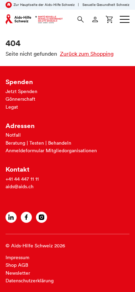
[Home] (34, 19)
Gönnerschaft (20, 99)
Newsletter (18, 273)
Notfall (13, 135)
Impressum (17, 257)
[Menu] (124, 19)
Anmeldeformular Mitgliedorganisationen (51, 150)
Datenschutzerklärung (30, 280)
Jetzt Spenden (21, 91)
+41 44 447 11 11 (22, 179)
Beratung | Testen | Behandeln (38, 143)
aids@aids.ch (20, 186)
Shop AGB (17, 265)
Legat (12, 107)
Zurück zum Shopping (87, 53)
